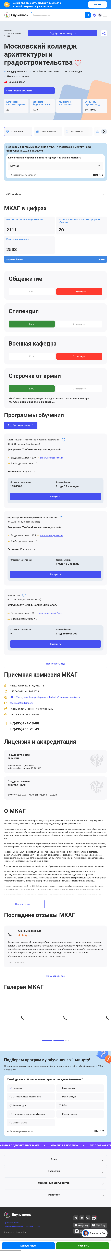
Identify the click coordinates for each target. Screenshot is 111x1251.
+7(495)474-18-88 (24, 723)
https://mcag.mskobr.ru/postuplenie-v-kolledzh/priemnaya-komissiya (45, 697)
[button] (55, 1160)
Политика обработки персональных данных (22, 1226)
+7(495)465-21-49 (24, 729)
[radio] (19, 935)
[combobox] (60, 15)
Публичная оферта (11, 1223)
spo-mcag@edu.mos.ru (21, 703)
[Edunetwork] (16, 15)
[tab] (18, 131)
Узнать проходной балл (51, 458)
